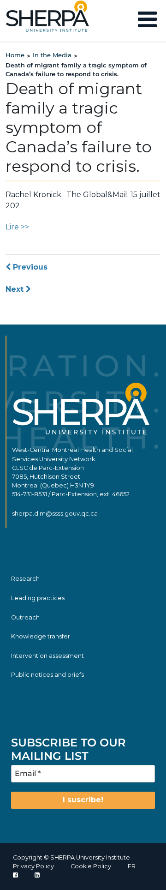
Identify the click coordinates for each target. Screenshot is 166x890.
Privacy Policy (33, 866)
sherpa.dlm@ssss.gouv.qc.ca (55, 513)
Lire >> (17, 226)
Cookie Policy (91, 866)
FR (132, 866)
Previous (29, 267)
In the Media (52, 55)
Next (16, 289)
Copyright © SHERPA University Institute (71, 857)
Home (15, 55)
